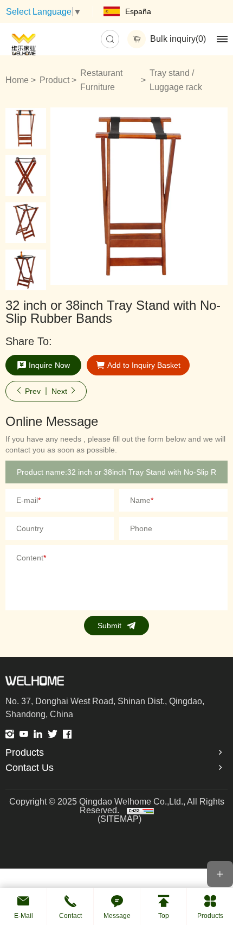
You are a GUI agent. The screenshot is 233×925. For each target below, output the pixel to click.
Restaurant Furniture (101, 80)
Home (17, 80)
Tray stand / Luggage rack (176, 80)
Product (54, 80)
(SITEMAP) (119, 819)
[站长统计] (140, 810)
